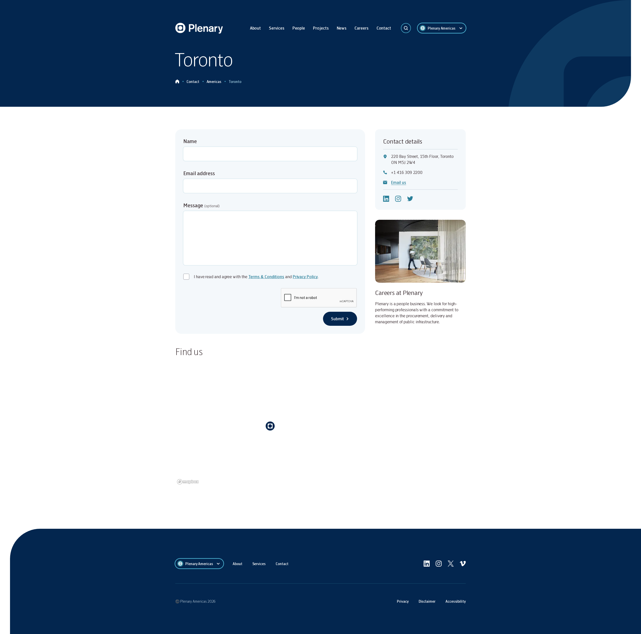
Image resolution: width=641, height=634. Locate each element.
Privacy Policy (305, 276)
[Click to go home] (177, 81)
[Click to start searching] (406, 28)
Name (190, 141)
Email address (199, 173)
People (298, 28)
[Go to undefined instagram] (439, 564)
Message (201, 205)
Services (276, 28)
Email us (398, 182)
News (342, 28)
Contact (384, 28)
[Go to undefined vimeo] (463, 564)
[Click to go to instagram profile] (398, 199)
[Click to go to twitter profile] (410, 199)
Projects (321, 28)
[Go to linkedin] (427, 564)
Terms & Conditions (266, 276)
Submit (337, 318)
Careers (361, 28)
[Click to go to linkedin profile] (386, 199)
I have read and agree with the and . (256, 276)
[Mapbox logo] (188, 482)
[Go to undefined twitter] (451, 564)
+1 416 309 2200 (406, 172)
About (255, 28)
